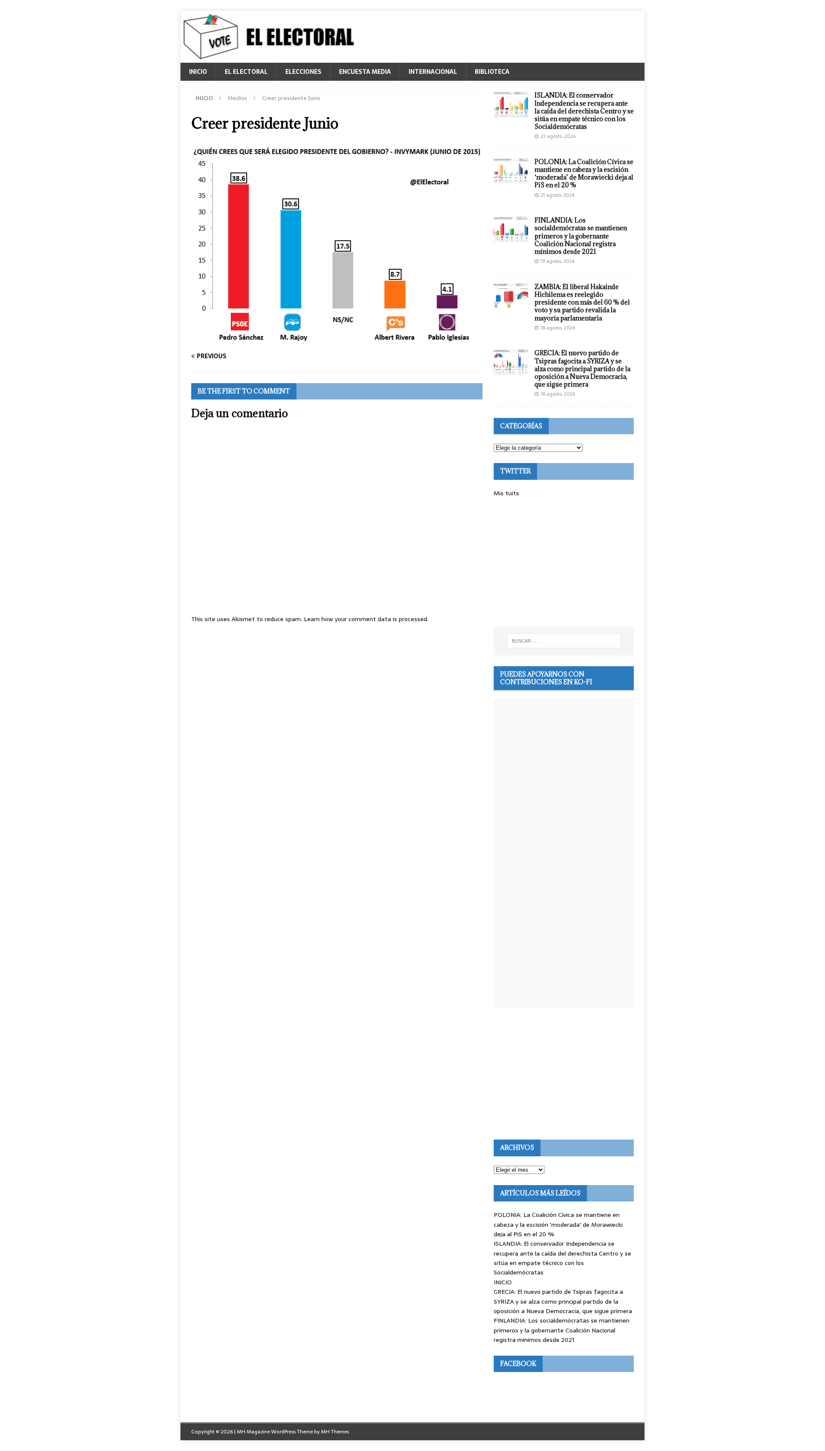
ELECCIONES (303, 71)
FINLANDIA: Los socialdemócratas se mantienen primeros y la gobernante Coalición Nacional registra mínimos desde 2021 (581, 236)
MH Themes (335, 1431)
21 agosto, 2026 (557, 195)
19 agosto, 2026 (557, 261)
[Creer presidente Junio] (337, 339)
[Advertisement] (564, 562)
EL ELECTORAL (246, 71)
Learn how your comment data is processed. (366, 619)
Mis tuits (506, 493)
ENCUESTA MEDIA (365, 71)
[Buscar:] (564, 641)
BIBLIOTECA (492, 71)
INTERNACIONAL (433, 71)
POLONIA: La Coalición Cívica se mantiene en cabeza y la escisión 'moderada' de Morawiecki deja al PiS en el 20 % (558, 1224)
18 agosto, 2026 (558, 328)
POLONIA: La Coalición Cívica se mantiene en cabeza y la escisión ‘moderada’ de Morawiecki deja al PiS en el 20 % (584, 173)
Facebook (518, 1364)
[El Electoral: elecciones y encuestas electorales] (270, 58)
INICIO (198, 71)
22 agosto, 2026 (558, 136)
